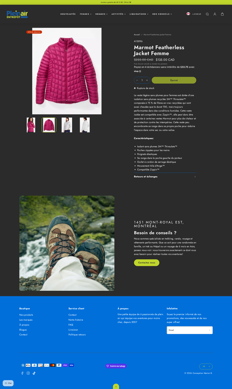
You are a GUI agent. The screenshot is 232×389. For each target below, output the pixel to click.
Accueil (137, 34)
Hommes (100, 14)
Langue (197, 14)
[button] (188, 14)
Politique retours (77, 334)
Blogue (23, 329)
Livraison (73, 329)
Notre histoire (75, 320)
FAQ (70, 325)
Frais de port (138, 64)
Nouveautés (68, 14)
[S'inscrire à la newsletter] (210, 330)
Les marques (25, 320)
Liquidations (138, 14)
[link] (215, 14)
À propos (24, 325)
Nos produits (26, 315)
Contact (23, 334)
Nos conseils (161, 14)
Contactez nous (146, 262)
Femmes (84, 14)
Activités (117, 14)
